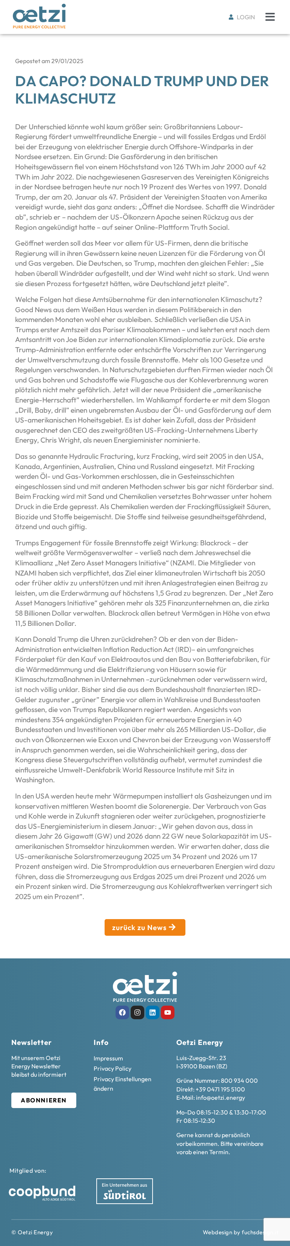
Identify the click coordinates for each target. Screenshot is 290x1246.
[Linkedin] (152, 1012)
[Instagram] (137, 1012)
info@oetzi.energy (220, 1097)
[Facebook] (122, 1012)
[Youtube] (167, 1012)
